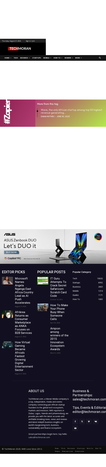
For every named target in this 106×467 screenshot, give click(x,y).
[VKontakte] (95, 421)
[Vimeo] (89, 421)
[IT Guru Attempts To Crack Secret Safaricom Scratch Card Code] (42, 280)
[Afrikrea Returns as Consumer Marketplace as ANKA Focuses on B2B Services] (7, 314)
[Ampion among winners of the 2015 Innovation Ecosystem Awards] (42, 330)
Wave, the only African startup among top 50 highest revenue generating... (71, 111)
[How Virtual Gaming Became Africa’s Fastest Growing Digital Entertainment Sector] (7, 344)
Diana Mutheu (47, 116)
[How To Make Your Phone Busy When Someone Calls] (42, 307)
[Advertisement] (53, 19)
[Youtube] (75, 428)
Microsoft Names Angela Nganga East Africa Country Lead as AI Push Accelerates (24, 290)
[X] (82, 421)
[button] (100, 58)
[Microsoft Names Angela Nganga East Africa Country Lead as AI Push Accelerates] (7, 280)
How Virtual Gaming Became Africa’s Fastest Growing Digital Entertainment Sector (24, 356)
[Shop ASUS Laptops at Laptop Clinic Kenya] (53, 246)
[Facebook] (75, 421)
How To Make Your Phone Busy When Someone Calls (59, 312)
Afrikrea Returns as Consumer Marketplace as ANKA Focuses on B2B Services (23, 322)
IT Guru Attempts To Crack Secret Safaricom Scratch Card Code (58, 287)
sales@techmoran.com (39, 437)
